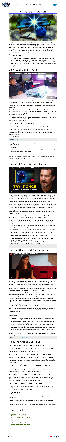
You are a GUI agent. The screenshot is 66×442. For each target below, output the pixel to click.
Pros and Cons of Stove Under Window (20, 426)
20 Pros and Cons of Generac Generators (21, 422)
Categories (17, 4)
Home (10, 9)
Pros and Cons (15, 9)
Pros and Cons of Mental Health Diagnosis (21, 424)
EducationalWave (9, 436)
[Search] (54, 5)
